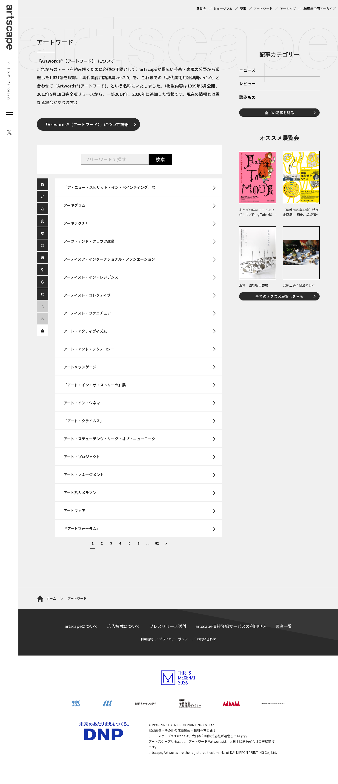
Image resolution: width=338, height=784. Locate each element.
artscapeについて (81, 626)
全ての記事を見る (279, 112)
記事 (243, 8)
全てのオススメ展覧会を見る (279, 296)
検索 (160, 159)
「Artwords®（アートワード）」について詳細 (86, 124)
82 (157, 543)
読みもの (247, 97)
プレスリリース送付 (167, 626)
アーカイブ (288, 8)
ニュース (247, 70)
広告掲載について (123, 626)
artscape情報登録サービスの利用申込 (230, 626)
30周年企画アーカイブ (319, 8)
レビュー (247, 83)
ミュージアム (222, 8)
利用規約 (146, 639)
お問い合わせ (206, 639)
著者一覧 (283, 626)
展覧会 (201, 8)
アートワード (263, 8)
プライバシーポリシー (175, 639)
